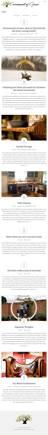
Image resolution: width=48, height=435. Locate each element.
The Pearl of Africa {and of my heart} (24, 270)
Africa (25, 240)
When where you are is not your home (24, 237)
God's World (26, 15)
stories (31, 34)
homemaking (34, 93)
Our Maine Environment (24, 383)
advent (20, 93)
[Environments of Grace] (23, 7)
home (28, 34)
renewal (29, 149)
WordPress (20, 429)
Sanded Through (24, 146)
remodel (34, 206)
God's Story (16, 15)
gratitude (20, 206)
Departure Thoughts (24, 327)
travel (39, 386)
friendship (21, 34)
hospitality (30, 386)
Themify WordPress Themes (28, 429)
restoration (33, 149)
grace (25, 34)
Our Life (34, 15)
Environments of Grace (23, 427)
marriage (35, 386)
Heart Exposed (24, 203)
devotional (24, 93)
